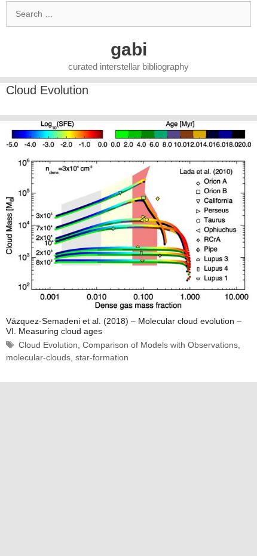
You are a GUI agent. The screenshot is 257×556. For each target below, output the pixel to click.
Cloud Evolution (48, 345)
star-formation (101, 357)
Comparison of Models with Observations (160, 345)
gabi (129, 49)
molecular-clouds (38, 357)
